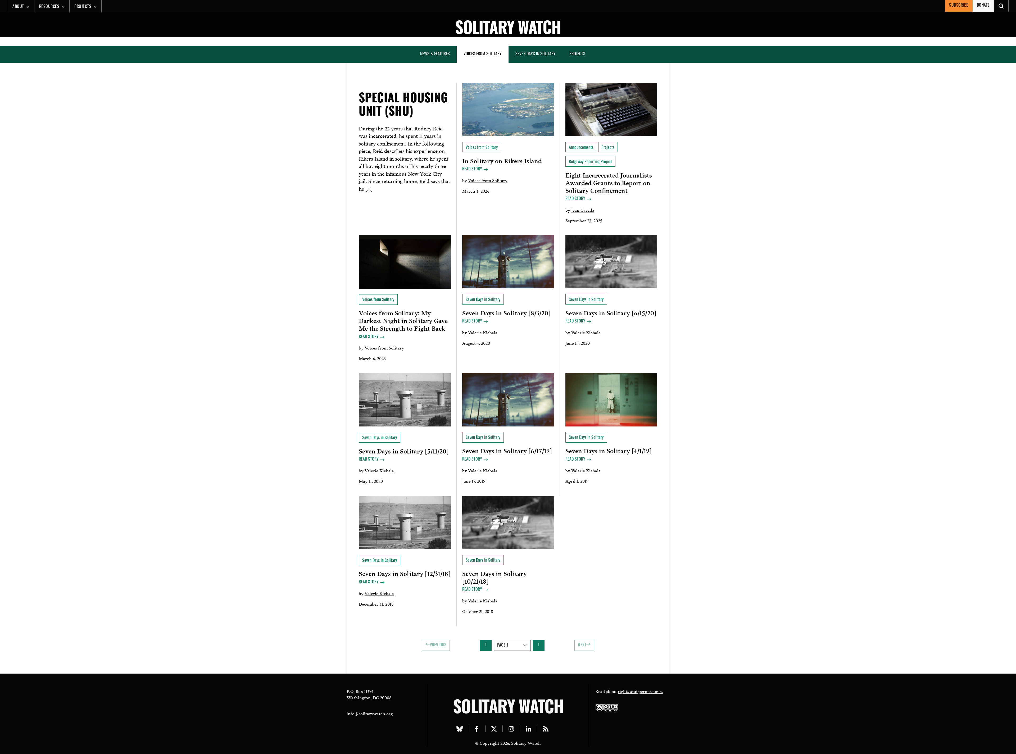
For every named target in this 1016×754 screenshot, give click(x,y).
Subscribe (958, 5)
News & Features (435, 54)
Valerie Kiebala (482, 332)
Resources (49, 7)
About (18, 7)
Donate (983, 5)
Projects (82, 7)
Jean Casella (582, 209)
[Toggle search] (1001, 6)
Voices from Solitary (483, 54)
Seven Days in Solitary (535, 54)
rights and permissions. (640, 691)
